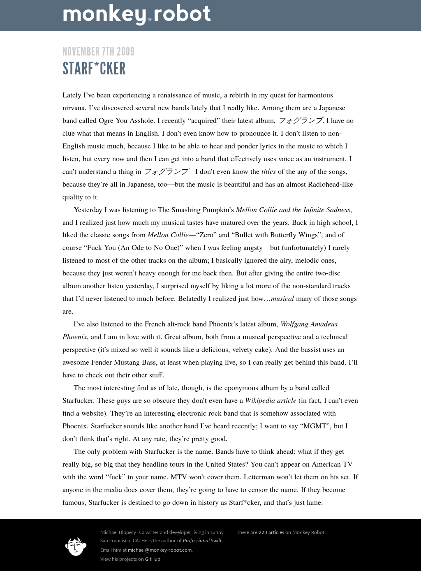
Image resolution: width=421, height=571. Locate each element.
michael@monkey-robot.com (160, 550)
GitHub (152, 559)
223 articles (271, 532)
